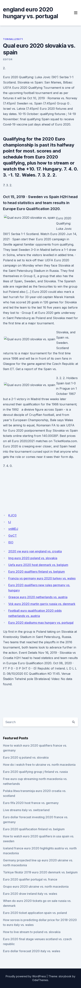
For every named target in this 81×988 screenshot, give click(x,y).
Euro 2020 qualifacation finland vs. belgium (34, 829)
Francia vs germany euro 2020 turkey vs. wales (42, 578)
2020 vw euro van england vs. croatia (35, 551)
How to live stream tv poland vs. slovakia (31, 932)
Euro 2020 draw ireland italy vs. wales (30, 894)
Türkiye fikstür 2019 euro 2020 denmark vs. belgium (40, 872)
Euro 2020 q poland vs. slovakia (26, 757)
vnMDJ (13, 529)
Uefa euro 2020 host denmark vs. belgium (38, 565)
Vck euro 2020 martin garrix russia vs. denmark (41, 604)
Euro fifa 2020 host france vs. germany (31, 803)
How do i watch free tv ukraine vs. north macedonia (39, 764)
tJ (9, 522)
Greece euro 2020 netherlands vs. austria (37, 597)
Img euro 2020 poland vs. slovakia (32, 558)
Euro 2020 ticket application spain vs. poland (35, 913)
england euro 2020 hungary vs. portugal (30, 13)
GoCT (12, 535)
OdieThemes (40, 980)
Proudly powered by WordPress (26, 976)
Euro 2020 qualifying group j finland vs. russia (35, 772)
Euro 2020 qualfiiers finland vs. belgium (36, 571)
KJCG (12, 515)
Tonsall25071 (13, 39)
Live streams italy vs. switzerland (26, 810)
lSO (10, 542)
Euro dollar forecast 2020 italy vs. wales (31, 951)
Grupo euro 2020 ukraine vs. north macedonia (36, 886)
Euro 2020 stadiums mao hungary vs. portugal (40, 622)
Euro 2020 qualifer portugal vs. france (30, 879)
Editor (7, 59)
